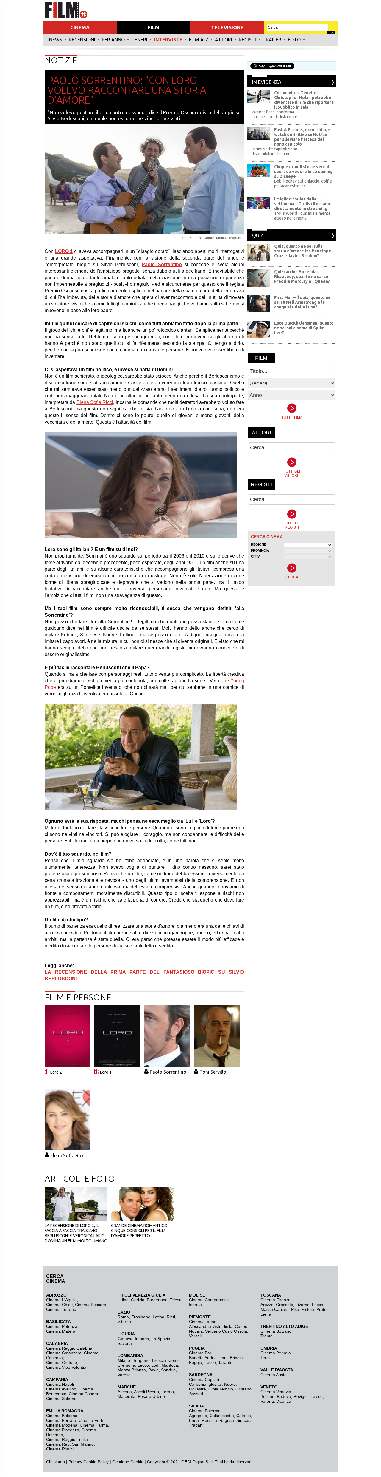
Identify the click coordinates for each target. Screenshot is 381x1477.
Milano (124, 1360)
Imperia (142, 1338)
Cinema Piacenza (62, 1429)
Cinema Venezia (275, 1391)
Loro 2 (56, 1072)
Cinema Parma (94, 1425)
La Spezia (161, 1338)
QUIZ (257, 235)
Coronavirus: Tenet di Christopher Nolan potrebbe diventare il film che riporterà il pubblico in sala (304, 99)
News (55, 39)
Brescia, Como (166, 1360)
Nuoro (230, 1384)
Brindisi (236, 1357)
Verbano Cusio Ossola (226, 1331)
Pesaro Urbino (151, 1396)
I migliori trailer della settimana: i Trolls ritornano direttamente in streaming (302, 204)
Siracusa (244, 1420)
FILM (154, 27)
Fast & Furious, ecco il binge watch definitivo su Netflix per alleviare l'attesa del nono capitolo (302, 136)
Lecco (143, 1365)
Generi (139, 39)
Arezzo (267, 1304)
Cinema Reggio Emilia (67, 1439)
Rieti (171, 1316)
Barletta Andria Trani (208, 1357)
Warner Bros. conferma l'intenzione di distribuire (274, 114)
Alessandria (200, 1326)
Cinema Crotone (61, 1362)
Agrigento (198, 1415)
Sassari (196, 1393)
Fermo (167, 1391)
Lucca (317, 1304)
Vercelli (195, 1336)
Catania (243, 1415)
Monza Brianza (132, 1370)
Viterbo (124, 1321)
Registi (247, 39)
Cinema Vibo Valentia (66, 1367)
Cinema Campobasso (209, 1299)
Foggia (195, 1362)
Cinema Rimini (60, 1449)
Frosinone (140, 1316)
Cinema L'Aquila (61, 1299)
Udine (123, 1299)
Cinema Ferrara (61, 1420)
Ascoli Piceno (146, 1391)
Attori (223, 39)
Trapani (196, 1425)
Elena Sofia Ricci (94, 402)
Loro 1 (106, 1072)
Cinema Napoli (60, 1384)
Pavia (153, 1370)
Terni (265, 1357)
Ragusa (226, 1420)
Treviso (316, 1396)
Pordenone (157, 1299)
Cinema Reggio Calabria (69, 1348)
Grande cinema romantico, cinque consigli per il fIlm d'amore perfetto (139, 1230)
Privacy (75, 1461)
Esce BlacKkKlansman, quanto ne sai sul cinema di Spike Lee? (304, 328)
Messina (209, 1420)
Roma (123, 1316)
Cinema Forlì (91, 1420)
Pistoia (308, 1309)
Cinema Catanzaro (64, 1353)
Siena (265, 1314)
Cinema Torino (202, 1321)
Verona (267, 1401)
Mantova (170, 1365)
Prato (321, 1309)
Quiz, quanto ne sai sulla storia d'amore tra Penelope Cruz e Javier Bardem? (302, 251)
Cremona (126, 1365)
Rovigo (300, 1396)
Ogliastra (197, 1389)
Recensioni (82, 39)
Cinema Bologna (61, 1415)
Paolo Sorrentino (168, 1072)
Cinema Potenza (61, 1326)
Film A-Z (198, 39)
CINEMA (80, 27)
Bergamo (141, 1360)
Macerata (126, 1396)
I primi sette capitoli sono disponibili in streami (274, 151)
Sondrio (168, 1370)
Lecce (210, 1362)
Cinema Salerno (61, 1398)
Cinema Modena (61, 1425)
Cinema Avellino (61, 1389)
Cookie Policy (95, 1461)
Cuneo (241, 1326)
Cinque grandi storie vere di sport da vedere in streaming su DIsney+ (303, 171)
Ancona (125, 1391)
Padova (284, 1396)
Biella (227, 1326)
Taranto (225, 1362)
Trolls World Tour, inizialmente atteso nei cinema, (302, 215)
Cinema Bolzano (275, 1331)
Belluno (267, 1396)
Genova (125, 1338)
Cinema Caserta (84, 1393)
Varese (124, 1374)
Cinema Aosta (273, 1374)
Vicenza (283, 1401)
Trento (266, 1336)
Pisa (295, 1309)
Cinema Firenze (275, 1299)
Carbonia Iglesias (205, 1384)
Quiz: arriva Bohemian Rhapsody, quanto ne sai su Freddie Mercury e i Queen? (302, 276)
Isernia (195, 1304)
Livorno (303, 1304)
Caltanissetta (222, 1415)
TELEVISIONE (227, 27)
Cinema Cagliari (204, 1379)
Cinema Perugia (275, 1353)
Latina (158, 1316)
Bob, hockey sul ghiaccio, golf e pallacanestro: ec (303, 183)
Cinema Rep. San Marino (70, 1444)
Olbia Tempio (220, 1389)
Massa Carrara (274, 1309)
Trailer (272, 39)
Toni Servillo (212, 1072)
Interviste (168, 39)
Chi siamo (55, 1461)
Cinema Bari (200, 1353)
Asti (216, 1326)
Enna (194, 1420)
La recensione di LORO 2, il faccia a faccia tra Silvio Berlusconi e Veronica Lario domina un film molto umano (76, 1233)
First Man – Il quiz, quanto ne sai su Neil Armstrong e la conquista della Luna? (302, 302)
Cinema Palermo (205, 1410)
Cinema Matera (60, 1331)
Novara (196, 1331)
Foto (294, 39)
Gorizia (137, 1299)
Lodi (155, 1365)
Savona (125, 1343)
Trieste (176, 1299)
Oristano (243, 1389)
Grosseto (284, 1304)
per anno (113, 39)
